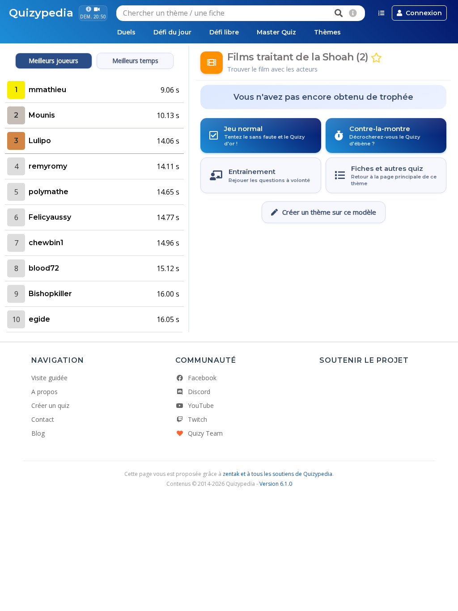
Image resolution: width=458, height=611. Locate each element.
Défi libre (224, 32)
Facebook (202, 377)
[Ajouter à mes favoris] (376, 58)
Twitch (197, 419)
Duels (126, 32)
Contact (42, 419)
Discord (199, 391)
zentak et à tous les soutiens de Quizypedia (277, 474)
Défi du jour (172, 32)
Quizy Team (205, 433)
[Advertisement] (323, 250)
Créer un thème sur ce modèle (329, 212)
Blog (38, 433)
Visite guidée (49, 377)
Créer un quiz (50, 405)
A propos (44, 391)
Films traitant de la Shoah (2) (298, 57)
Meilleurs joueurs (53, 60)
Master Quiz (276, 32)
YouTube (201, 405)
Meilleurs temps (135, 60)
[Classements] (381, 12)
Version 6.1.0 (275, 484)
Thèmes (327, 32)
